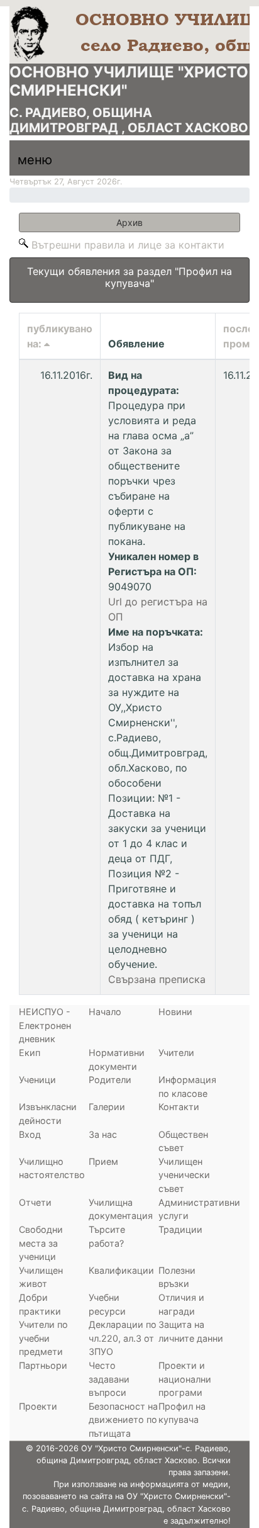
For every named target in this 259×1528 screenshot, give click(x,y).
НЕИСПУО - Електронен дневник (45, 1025)
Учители (176, 1052)
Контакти (178, 1106)
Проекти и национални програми (184, 1379)
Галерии (107, 1106)
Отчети (35, 1202)
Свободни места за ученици (41, 1243)
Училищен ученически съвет (184, 1175)
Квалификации (121, 1270)
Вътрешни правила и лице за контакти (127, 245)
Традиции (180, 1229)
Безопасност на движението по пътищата (123, 1420)
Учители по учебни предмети (43, 1338)
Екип (29, 1052)
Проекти (38, 1406)
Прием (103, 1161)
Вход (30, 1134)
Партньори (43, 1365)
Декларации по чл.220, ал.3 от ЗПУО (123, 1338)
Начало (105, 1011)
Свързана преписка (157, 979)
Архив (178, 222)
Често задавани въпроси (109, 1379)
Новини (175, 1011)
